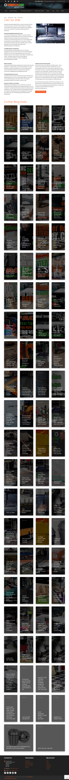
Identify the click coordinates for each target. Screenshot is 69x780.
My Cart (47, 769)
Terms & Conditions (29, 765)
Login (47, 761)
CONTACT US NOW (40, 91)
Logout (47, 763)
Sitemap (27, 767)
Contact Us (27, 761)
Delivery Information (29, 763)
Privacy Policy (14, 778)
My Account (48, 765)
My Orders (48, 767)
